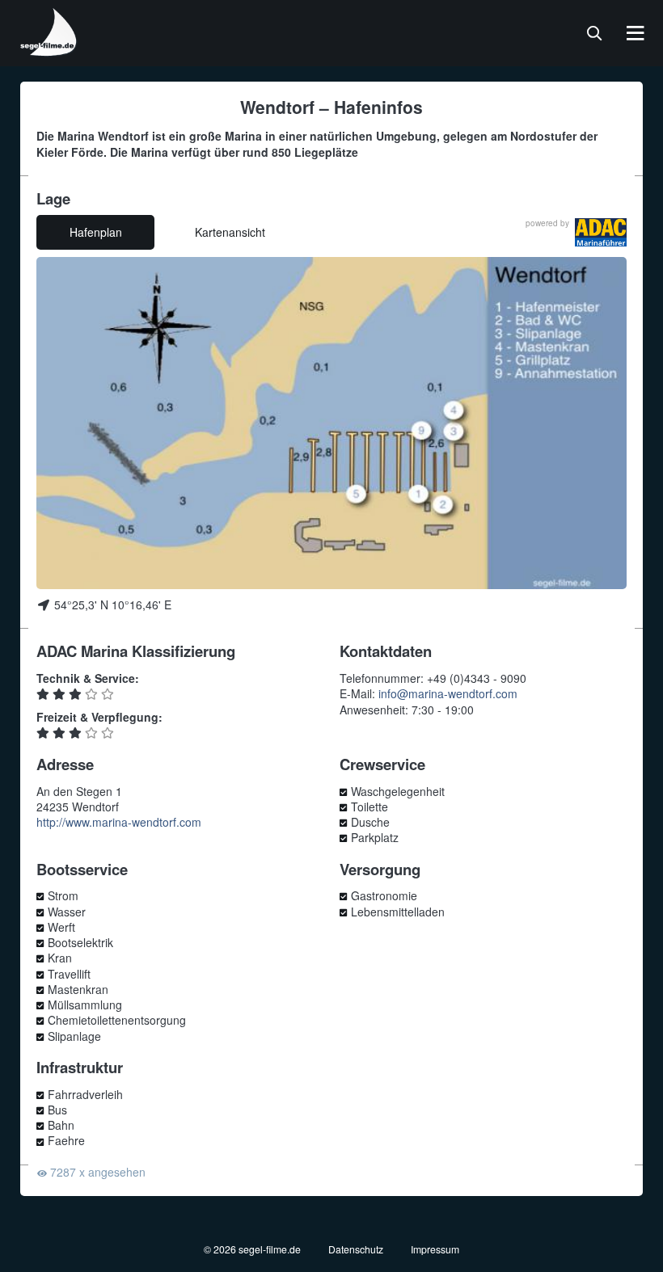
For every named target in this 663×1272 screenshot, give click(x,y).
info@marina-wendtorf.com (447, 693)
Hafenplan (96, 232)
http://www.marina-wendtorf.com (118, 822)
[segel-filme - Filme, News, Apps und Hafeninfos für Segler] (49, 50)
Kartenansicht (230, 232)
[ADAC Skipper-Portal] (601, 232)
